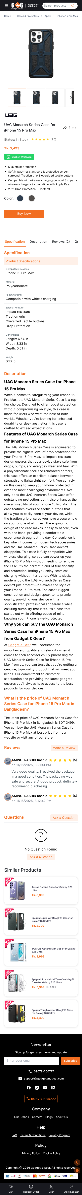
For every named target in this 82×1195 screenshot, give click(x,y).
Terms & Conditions (32, 1135)
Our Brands (21, 1117)
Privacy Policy (30, 1153)
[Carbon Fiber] (31, 198)
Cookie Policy (52, 1153)
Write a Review (64, 748)
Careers (37, 1117)
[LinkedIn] (53, 1087)
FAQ (14, 1135)
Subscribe (70, 1060)
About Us (62, 1117)
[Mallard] (20, 198)
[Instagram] (36, 1087)
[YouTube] (45, 1087)
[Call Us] (77, 1162)
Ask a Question (64, 818)
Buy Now (24, 214)
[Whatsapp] (77, 1170)
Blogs (49, 1117)
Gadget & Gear (19, 645)
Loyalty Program (59, 1135)
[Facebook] (28, 1087)
